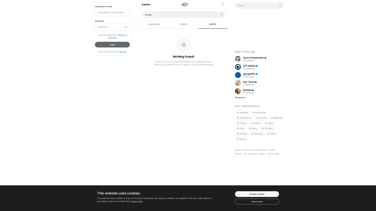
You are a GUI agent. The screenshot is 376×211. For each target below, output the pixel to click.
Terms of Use (248, 150)
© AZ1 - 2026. (273, 154)
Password (99, 21)
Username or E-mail (103, 6)
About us (238, 154)
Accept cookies (257, 194)
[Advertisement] (259, 30)
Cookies (271, 150)
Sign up (123, 52)
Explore (146, 4)
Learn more (136, 201)
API (245, 154)
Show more (240, 97)
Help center (253, 154)
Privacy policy (261, 150)
